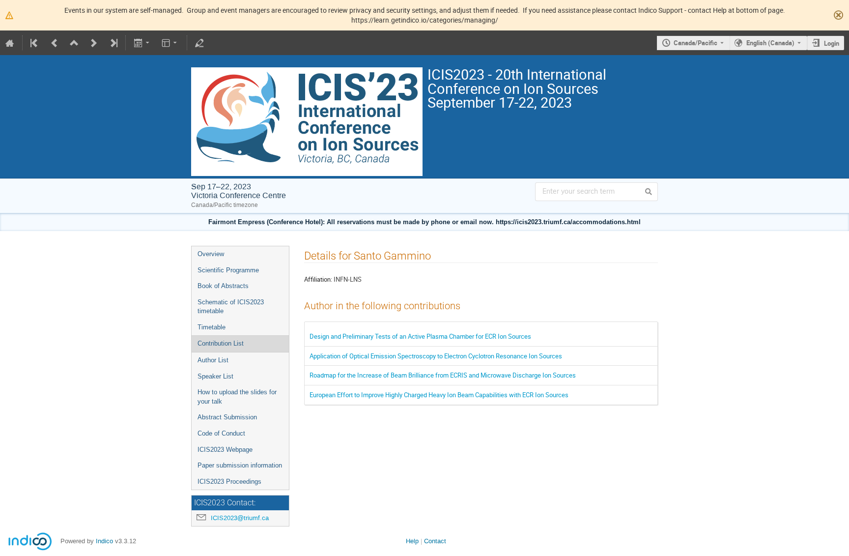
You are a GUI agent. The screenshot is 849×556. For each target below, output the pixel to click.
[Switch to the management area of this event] (199, 42)
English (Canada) (770, 42)
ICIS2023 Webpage (225, 449)
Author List (213, 360)
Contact (435, 541)
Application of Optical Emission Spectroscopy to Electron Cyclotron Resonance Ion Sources (436, 355)
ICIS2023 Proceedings (229, 481)
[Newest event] (113, 42)
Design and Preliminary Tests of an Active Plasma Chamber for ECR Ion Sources (420, 336)
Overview (211, 254)
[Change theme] (170, 42)
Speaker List (215, 376)
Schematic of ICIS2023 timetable (231, 306)
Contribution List (221, 343)
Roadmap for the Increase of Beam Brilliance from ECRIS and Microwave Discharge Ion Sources (443, 375)
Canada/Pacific (695, 42)
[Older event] (54, 42)
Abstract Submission (227, 417)
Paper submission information (240, 465)
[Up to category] (74, 42)
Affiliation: (318, 279)
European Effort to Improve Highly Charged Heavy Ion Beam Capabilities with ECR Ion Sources (439, 394)
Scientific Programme (228, 270)
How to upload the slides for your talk (237, 396)
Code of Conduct (221, 433)
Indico (104, 541)
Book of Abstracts (223, 286)
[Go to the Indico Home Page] (10, 42)
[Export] (142, 42)
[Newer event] (94, 42)
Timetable (212, 327)
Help (412, 541)
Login (831, 43)
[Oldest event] (35, 42)
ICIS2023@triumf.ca (240, 518)
